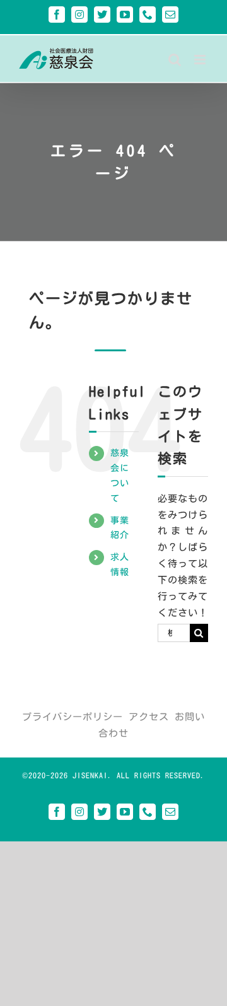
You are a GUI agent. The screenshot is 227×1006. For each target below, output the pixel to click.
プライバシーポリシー (72, 717)
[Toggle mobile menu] (201, 59)
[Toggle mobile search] (175, 59)
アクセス (149, 717)
